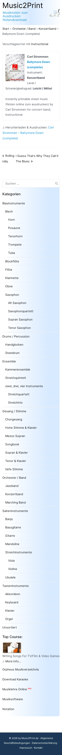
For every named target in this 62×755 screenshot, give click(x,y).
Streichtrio (15, 402)
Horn (11, 219)
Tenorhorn (15, 236)
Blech (9, 211)
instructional (39, 44)
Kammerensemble (17, 369)
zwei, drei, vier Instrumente (24, 386)
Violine (12, 569)
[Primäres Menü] (55, 12)
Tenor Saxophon (19, 327)
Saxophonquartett (20, 311)
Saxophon (12, 294)
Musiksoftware (12, 699)
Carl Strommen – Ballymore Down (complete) (28, 133)
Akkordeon (12, 594)
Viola (11, 560)
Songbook (12, 444)
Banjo (9, 519)
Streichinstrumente (18, 552)
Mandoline (12, 544)
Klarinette (12, 278)
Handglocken (14, 344)
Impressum (26, 747)
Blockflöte (12, 261)
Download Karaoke (15, 679)
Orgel (9, 619)
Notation (8, 709)
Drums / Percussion (16, 336)
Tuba (11, 253)
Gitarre (10, 535)
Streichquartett (18, 394)
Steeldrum (12, 353)
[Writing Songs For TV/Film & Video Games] (13, 647)
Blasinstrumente (13, 203)
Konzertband (14, 494)
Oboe (9, 286)
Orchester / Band (14, 477)
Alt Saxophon (17, 303)
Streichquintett (15, 377)
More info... (13, 661)
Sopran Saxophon (20, 319)
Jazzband (11, 486)
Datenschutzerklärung (44, 742)
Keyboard (11, 602)
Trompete (15, 244)
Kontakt (38, 747)
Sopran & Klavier (16, 452)
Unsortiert (9, 627)
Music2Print (22, 5)
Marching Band (15, 502)
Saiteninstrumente (15, 511)
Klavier (9, 610)
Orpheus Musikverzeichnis (20, 669)
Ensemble (9, 361)
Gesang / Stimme (14, 411)
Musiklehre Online (14, 689)
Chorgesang (13, 419)
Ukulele (10, 577)
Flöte (8, 269)
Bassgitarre (13, 527)
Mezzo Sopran (15, 436)
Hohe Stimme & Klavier (21, 427)
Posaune (14, 228)
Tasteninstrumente (15, 586)
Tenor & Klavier (15, 461)
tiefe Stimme (14, 469)
